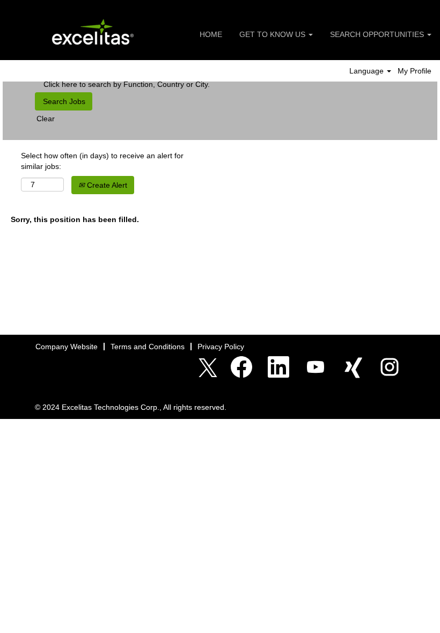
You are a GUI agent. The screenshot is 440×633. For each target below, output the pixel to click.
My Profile (414, 71)
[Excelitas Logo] (93, 32)
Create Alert (106, 185)
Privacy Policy (220, 346)
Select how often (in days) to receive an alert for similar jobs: (102, 161)
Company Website (66, 346)
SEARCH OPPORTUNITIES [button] (378, 34)
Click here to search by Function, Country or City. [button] (126, 84)
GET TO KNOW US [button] (273, 34)
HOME (211, 34)
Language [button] (367, 71)
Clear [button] (45, 118)
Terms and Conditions (148, 346)
